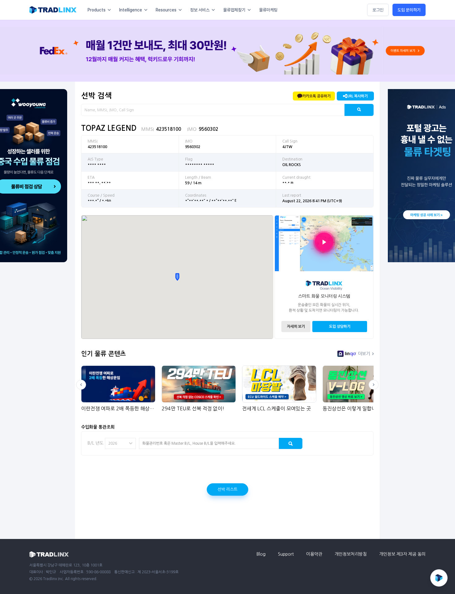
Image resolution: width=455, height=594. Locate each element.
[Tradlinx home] (52, 10)
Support (286, 554)
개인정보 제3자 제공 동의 (402, 554)
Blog (261, 554)
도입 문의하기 (409, 9)
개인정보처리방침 (351, 554)
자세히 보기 (296, 326)
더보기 (364, 354)
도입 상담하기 (339, 326)
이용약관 (314, 554)
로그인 (378, 9)
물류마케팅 (268, 9)
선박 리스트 (227, 489)
